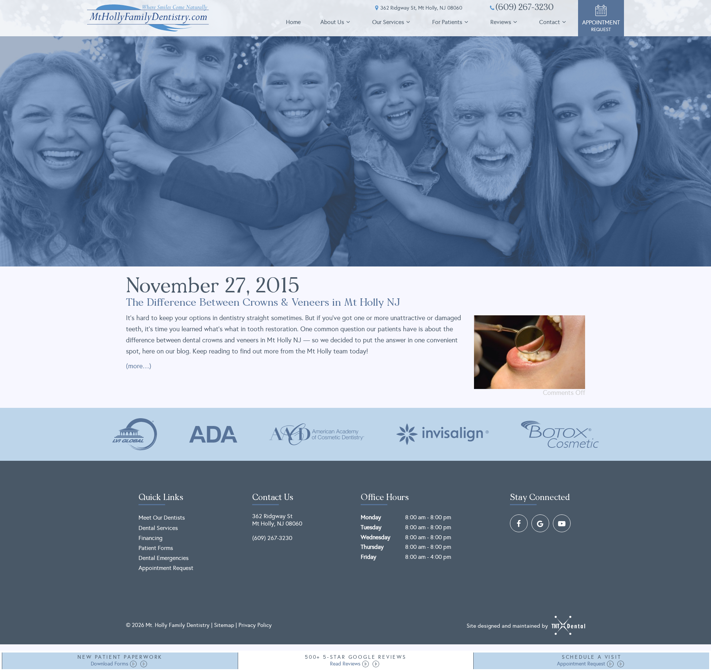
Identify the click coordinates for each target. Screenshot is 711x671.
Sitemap (224, 625)
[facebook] (519, 523)
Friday (368, 556)
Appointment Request (165, 567)
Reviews (500, 22)
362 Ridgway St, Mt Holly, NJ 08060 (421, 8)
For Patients (447, 22)
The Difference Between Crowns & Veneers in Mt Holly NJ (263, 303)
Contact (549, 22)
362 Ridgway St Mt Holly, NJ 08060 (277, 520)
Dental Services (158, 527)
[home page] (148, 17)
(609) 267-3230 (524, 8)
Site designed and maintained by (508, 625)
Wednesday (375, 537)
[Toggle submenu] (348, 22)
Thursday (372, 546)
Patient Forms (155, 547)
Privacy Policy (255, 625)
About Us (332, 22)
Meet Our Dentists (161, 517)
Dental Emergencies (163, 557)
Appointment (601, 26)
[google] (540, 523)
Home (293, 22)
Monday (371, 517)
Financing (150, 537)
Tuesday (371, 527)
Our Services (388, 22)
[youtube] (562, 523)
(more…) (138, 366)
